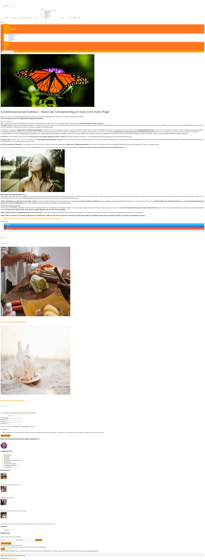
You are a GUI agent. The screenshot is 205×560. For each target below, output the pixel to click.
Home (6, 17)
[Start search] (1, 51)
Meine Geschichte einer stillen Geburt (13, 400)
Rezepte (42, 9)
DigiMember (15, 558)
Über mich (14, 17)
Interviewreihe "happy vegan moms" (13, 460)
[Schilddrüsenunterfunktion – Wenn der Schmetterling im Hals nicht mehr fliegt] (47, 106)
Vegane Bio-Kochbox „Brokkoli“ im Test (13, 322)
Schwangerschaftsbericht (10, 465)
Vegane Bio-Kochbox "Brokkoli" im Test (11, 484)
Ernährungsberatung (25, 17)
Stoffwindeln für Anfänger (7, 497)
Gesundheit (9, 53)
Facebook (4, 526)
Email (2, 421)
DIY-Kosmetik (7, 455)
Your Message (4, 418)
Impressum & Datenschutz (8, 554)
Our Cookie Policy (41, 547)
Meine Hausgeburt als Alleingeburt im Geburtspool (14, 510)
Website (3, 423)
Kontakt (62, 17)
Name (2, 419)
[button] (7, 224)
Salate (45, 17)
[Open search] (3, 6)
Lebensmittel (7, 462)
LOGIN (69, 17)
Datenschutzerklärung (92, 551)
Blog (35, 17)
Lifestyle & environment (10, 463)
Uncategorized (7, 467)
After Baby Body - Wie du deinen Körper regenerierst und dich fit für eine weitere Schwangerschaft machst (28, 523)
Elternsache (7, 456)
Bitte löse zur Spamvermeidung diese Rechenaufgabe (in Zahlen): (17, 426)
